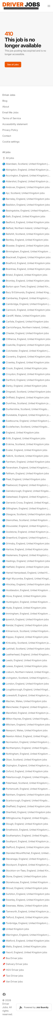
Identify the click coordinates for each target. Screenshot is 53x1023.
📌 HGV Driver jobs (13, 969)
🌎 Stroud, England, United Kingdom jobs (25, 888)
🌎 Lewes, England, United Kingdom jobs (24, 666)
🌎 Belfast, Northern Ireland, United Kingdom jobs (26, 228)
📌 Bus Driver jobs (12, 958)
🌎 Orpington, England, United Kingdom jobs (26, 765)
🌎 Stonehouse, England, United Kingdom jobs (26, 882)
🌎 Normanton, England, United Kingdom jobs (26, 742)
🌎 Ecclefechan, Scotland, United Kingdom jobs (26, 426)
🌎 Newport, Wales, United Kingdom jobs (25, 730)
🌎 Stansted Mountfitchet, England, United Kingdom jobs (26, 853)
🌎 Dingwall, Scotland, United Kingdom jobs (26, 391)
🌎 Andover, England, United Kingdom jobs (26, 187)
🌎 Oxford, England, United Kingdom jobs (25, 771)
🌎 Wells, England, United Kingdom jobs (24, 946)
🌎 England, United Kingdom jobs (20, 432)
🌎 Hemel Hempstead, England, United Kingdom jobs (26, 572)
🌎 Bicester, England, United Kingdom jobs (25, 245)
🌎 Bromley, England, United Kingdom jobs (25, 280)
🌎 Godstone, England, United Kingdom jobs (26, 531)
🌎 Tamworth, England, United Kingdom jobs (26, 911)
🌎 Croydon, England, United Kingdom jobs (26, 374)
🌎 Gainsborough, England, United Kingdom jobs (26, 490)
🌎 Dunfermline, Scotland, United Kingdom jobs (26, 409)
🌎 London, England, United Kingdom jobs (25, 683)
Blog (4, 100)
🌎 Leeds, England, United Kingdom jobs (24, 660)
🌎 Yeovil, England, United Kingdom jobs (24, 952)
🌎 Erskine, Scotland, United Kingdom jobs (25, 444)
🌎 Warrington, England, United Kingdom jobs (26, 934)
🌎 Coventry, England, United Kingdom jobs (26, 356)
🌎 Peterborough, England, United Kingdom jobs (26, 777)
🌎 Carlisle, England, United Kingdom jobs (25, 321)
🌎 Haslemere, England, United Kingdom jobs (26, 555)
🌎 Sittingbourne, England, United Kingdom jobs (26, 818)
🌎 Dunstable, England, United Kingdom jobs (26, 415)
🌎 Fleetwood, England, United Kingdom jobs (26, 485)
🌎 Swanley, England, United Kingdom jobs (25, 899)
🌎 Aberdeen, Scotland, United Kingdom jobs (26, 163)
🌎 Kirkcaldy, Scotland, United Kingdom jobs (26, 642)
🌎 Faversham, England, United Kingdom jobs (26, 467)
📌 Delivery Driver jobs (15, 964)
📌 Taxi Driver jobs (12, 975)
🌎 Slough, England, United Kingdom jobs (25, 823)
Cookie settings (10, 141)
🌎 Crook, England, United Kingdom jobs (24, 368)
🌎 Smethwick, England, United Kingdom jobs (26, 829)
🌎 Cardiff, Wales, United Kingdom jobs (23, 315)
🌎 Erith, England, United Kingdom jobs (23, 438)
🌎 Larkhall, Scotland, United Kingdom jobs (26, 648)
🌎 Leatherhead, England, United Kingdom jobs (26, 654)
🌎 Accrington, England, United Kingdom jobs (26, 175)
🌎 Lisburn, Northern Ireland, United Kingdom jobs (26, 672)
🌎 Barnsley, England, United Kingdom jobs (26, 198)
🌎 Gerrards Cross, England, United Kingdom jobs (26, 502)
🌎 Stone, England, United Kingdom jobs (24, 876)
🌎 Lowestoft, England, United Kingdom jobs (26, 695)
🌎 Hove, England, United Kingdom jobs (24, 596)
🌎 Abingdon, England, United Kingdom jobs (26, 169)
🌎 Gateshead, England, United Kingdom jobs (26, 496)
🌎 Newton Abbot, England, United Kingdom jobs (26, 736)
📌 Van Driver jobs (12, 981)
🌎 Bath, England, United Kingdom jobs (23, 216)
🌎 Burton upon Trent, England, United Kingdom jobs (26, 286)
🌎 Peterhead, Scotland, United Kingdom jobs (26, 782)
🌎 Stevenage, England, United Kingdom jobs (26, 858)
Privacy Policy (10, 129)
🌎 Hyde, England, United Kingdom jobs (24, 607)
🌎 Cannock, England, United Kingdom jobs (26, 309)
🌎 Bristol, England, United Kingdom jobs (24, 274)
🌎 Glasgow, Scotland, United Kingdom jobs (26, 514)
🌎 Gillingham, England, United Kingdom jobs (26, 508)
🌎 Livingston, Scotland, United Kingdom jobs (26, 677)
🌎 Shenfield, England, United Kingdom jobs (26, 812)
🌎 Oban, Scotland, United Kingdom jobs (24, 759)
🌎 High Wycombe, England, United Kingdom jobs (26, 578)
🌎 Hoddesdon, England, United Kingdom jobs (26, 590)
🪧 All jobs (8, 158)
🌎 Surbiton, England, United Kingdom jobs (26, 893)
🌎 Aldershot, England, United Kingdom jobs (26, 181)
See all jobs (13, 64)
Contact (6, 135)
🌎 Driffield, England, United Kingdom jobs (25, 397)
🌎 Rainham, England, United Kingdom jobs (26, 794)
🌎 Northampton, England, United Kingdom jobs (26, 747)
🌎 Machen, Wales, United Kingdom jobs (24, 701)
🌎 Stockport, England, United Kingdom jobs (26, 864)
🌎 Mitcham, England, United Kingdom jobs (26, 724)
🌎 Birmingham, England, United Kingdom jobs (26, 251)
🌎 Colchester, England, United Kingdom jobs (26, 350)
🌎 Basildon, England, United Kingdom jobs (26, 204)
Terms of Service (11, 118)
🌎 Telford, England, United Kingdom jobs (25, 917)
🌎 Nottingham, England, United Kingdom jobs (26, 753)
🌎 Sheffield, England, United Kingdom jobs (26, 806)
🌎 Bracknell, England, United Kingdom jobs (26, 257)
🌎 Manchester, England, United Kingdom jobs (26, 707)
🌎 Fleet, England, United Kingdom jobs (24, 479)
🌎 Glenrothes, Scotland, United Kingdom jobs (26, 520)
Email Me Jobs (10, 112)
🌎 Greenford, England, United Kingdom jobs (26, 537)
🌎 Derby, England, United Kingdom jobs (24, 385)
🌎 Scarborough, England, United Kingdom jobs (26, 800)
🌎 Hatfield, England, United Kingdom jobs (25, 566)
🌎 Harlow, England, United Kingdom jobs (25, 549)
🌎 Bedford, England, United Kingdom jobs (25, 222)
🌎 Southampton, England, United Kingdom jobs (26, 835)
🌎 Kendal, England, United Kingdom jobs (25, 625)
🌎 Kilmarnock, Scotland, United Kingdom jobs (26, 631)
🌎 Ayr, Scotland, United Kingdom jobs (23, 193)
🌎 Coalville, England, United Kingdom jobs (26, 344)
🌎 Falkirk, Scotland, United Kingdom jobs (25, 455)
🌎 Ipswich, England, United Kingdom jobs (25, 619)
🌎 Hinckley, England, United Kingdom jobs (26, 584)
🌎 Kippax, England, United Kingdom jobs (25, 636)
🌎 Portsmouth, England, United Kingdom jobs (26, 788)
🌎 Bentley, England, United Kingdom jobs (25, 239)
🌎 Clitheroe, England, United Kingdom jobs (26, 339)
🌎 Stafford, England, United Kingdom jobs (25, 847)
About (5, 106)
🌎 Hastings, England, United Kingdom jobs (26, 561)
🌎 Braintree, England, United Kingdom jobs (26, 269)
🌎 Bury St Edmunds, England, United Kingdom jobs (26, 292)
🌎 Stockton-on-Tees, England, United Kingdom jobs (26, 870)
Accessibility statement (15, 124)
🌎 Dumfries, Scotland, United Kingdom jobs (26, 403)
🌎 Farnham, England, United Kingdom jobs (26, 461)
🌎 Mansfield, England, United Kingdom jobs (26, 712)
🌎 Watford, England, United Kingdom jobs (25, 940)
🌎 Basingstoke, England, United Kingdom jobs (26, 210)
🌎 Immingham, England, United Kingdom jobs (26, 613)
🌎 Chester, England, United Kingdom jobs (25, 333)
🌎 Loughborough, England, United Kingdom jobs (26, 689)
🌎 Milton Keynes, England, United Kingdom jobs (26, 718)
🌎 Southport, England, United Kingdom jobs (26, 841)
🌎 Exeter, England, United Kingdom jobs (24, 450)
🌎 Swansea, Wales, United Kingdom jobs (25, 905)
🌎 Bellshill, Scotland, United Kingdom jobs (25, 233)
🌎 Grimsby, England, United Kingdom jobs (25, 543)
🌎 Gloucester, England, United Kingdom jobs (26, 525)
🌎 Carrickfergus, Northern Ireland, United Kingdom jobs (26, 327)
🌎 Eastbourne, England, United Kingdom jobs (26, 420)
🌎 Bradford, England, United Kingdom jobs (26, 263)
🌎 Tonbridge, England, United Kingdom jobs (26, 923)
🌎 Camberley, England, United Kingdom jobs (26, 298)
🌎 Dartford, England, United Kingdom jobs (26, 379)
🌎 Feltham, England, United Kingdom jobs (25, 473)
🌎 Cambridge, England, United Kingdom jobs (26, 304)
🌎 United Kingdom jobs (15, 929)
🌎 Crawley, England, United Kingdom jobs (25, 362)
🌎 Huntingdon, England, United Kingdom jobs (26, 601)
